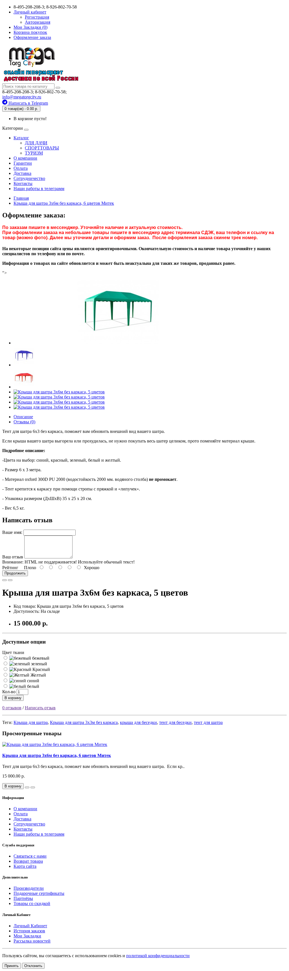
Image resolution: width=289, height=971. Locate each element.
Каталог (21, 137)
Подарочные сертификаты (39, 893)
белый (32, 686)
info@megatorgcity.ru (21, 96)
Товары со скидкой (32, 903)
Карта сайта (25, 866)
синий (32, 680)
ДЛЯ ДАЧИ (36, 142)
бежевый (40, 658)
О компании (25, 158)
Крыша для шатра (31, 722)
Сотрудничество (29, 178)
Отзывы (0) (24, 421)
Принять (12, 966)
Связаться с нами (30, 856)
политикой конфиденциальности (158, 955)
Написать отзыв (40, 707)
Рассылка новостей (32, 941)
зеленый (38, 663)
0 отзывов (11, 707)
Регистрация (37, 17)
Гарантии (23, 163)
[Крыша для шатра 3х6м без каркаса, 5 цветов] (118, 342)
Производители (29, 888)
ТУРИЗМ (34, 153)
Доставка (22, 173)
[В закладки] (4, 580)
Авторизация (37, 22)
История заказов (29, 930)
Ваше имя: (12, 532)
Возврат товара (28, 861)
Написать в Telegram (27, 103)
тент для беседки (175, 722)
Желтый (37, 675)
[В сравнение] (10, 580)
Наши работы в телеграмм (39, 188)
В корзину (13, 698)
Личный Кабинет (30, 925)
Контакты (23, 183)
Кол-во (9, 691)
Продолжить (15, 573)
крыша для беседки (138, 722)
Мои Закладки (27, 935)
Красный (40, 669)
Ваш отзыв (12, 556)
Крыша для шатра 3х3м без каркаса (84, 722)
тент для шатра (208, 722)
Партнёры (23, 898)
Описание (23, 416)
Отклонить (33, 966)
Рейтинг (10, 567)
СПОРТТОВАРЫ (42, 148)
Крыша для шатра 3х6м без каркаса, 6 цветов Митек (56, 755)
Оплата (21, 168)
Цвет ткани (13, 652)
